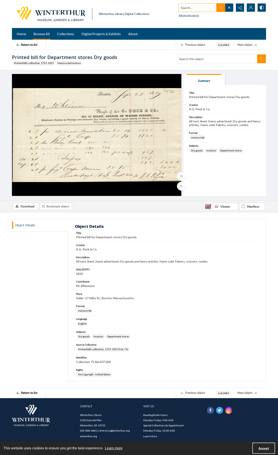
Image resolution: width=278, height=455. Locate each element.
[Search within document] (261, 58)
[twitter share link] (219, 410)
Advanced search (189, 15)
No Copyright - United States (94, 374)
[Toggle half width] (181, 186)
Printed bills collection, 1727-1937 (34, 63)
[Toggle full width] (181, 176)
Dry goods (197, 150)
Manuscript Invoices (69, 63)
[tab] (204, 79)
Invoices (211, 150)
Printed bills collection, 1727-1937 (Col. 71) (103, 349)
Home (21, 34)
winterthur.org (88, 436)
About (133, 34)
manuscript (197, 137)
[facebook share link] (210, 410)
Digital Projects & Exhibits (101, 34)
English (82, 323)
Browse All (41, 34)
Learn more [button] (113, 448)
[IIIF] (208, 206)
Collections (65, 34)
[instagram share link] (228, 410)
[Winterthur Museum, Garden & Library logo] (51, 14)
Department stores (231, 150)
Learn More (150, 436)
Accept (263, 448)
